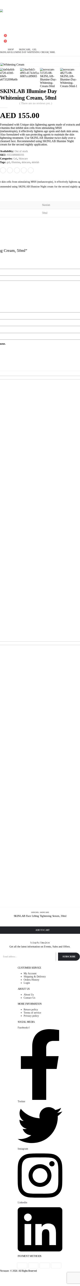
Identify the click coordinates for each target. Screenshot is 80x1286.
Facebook (3, 170)
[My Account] (3, 32)
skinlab (35, 162)
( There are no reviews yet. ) (35, 103)
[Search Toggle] (3, 26)
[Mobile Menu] (2, 4)
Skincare (23, 158)
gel (8, 162)
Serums (35, 912)
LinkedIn (17, 170)
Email (31, 170)
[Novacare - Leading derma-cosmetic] (40, 16)
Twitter (10, 170)
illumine (15, 162)
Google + (24, 170)
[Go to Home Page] (1, 49)
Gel (15, 158)
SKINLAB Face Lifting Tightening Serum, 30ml (40, 915)
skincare (26, 162)
